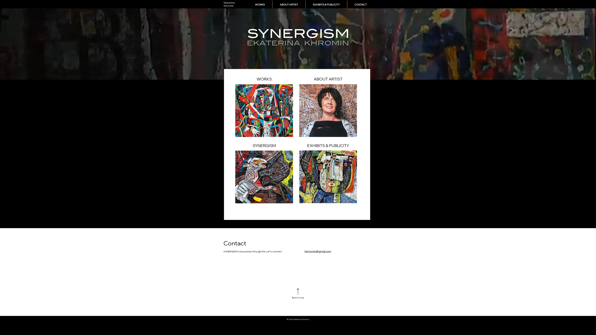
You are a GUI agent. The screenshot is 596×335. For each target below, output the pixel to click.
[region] (264, 106)
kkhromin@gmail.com (318, 251)
